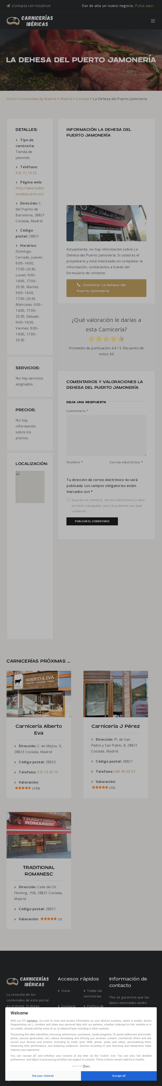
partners (32, 1020)
